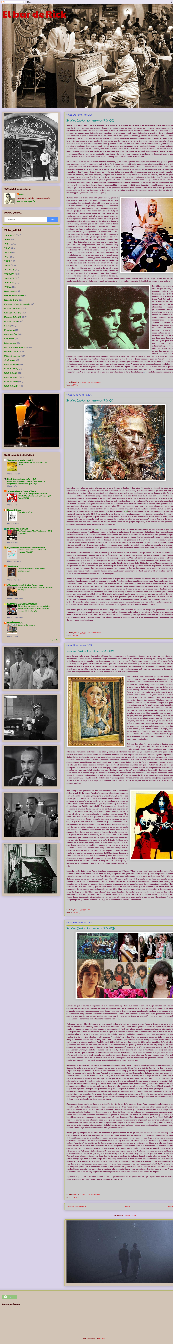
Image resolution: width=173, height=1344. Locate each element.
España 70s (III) (12, 317)
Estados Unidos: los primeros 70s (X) (89, 400)
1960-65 (9, 235)
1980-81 (9, 282)
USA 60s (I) (11, 364)
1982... (7, 287)
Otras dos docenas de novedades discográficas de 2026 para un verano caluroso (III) (34, 608)
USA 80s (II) (11, 386)
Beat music (10, 291)
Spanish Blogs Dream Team (21, 491)
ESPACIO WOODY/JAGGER (22, 604)
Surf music (10, 360)
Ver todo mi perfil (26, 201)
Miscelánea (10, 343)
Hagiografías (10, 334)
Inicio (127, 1207)
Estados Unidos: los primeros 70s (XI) (90, 120)
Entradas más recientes (76, 1207)
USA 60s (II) (11, 368)
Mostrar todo (52, 640)
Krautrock (9, 338)
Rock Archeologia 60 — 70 (21, 479)
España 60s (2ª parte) (16, 304)
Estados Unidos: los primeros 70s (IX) (90, 651)
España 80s (11, 321)
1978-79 (9, 278)
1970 (7, 252)
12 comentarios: (94, 382)
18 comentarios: (94, 910)
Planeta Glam (11, 351)
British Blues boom (14, 295)
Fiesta (7, 326)
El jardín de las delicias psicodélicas (26, 547)
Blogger (101, 1339)
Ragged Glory (14, 510)
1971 (6, 257)
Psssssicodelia (12, 356)
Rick (21, 194)
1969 (7, 248)
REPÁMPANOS (15, 622)
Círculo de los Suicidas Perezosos (25, 585)
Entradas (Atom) (130, 1215)
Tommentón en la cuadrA (20, 460)
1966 (7, 239)
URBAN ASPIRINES (17, 529)
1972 (7, 261)
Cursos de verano (26, 625)
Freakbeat (9, 330)
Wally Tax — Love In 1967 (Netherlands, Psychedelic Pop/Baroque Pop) (26, 482)
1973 (7, 265)
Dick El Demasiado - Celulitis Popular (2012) (32, 551)
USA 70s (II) (11, 377)
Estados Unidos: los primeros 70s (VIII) (90, 928)
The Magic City (25, 512)
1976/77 (9, 274)
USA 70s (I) (76, 385)
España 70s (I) (12, 308)
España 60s (11, 300)
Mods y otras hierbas (15, 347)
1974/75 (9, 269)
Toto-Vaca (12, 566)
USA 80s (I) (11, 381)
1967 (7, 244)
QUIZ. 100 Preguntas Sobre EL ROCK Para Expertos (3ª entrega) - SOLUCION (35, 495)
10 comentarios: (94, 633)
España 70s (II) (12, 313)
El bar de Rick (34, 13)
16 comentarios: (94, 1194)
